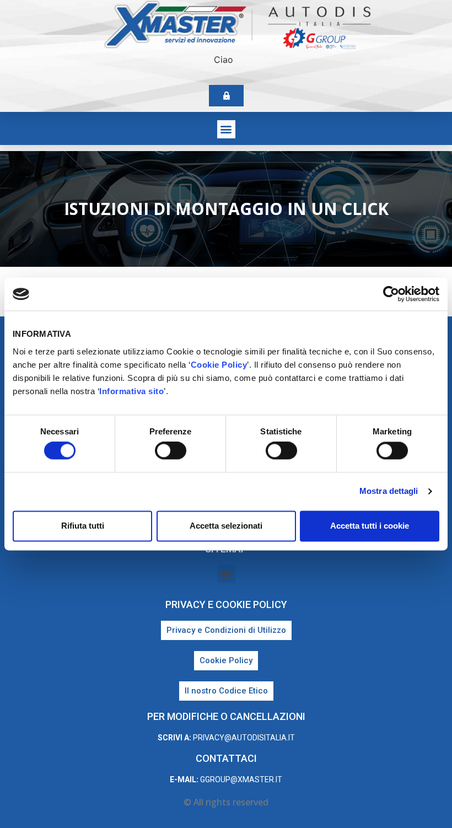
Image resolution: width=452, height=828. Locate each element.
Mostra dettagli (388, 491)
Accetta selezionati (226, 525)
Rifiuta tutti (82, 525)
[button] (226, 129)
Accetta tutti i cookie (369, 525)
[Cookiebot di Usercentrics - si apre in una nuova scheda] (391, 294)
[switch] (170, 451)
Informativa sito (131, 391)
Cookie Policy (219, 364)
